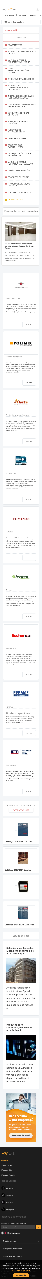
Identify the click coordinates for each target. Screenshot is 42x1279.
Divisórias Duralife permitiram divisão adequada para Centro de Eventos (19, 246)
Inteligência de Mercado (12, 1249)
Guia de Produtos (9, 15)
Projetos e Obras (9, 1241)
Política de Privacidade (21, 1270)
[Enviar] (38, 1227)
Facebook (10, 1188)
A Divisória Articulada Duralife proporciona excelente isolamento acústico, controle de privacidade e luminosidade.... (19, 256)
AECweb (7, 22)
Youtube (9, 1195)
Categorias (10, 30)
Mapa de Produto (8, 1175)
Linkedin (9, 1202)
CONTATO (29, 324)
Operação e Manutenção (12, 1256)
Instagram (10, 1210)
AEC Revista (22, 15)
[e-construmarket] (10, 1233)
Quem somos (6, 1165)
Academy (33, 15)
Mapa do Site (6, 1170)
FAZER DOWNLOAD (21, 810)
